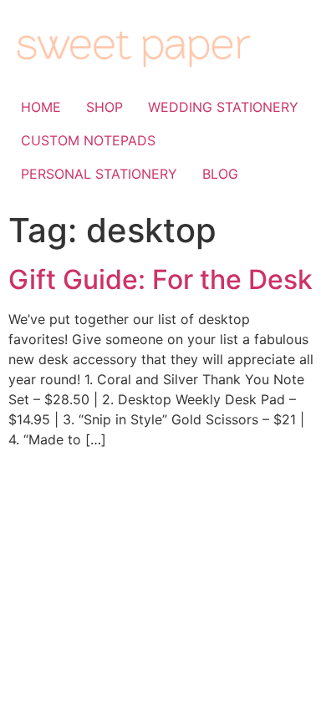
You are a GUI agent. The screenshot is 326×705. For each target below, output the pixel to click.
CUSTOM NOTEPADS (88, 140)
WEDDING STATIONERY (223, 107)
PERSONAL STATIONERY (99, 173)
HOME (41, 107)
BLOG (220, 173)
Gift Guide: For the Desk (160, 279)
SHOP (104, 107)
